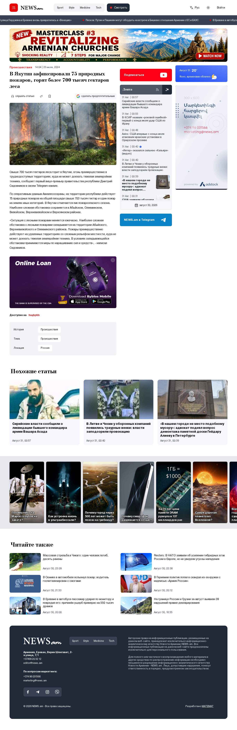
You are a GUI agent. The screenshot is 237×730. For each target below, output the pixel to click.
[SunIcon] (208, 7)
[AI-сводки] (167, 89)
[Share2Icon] (41, 96)
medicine (85, 7)
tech (98, 7)
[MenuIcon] (14, 7)
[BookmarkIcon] (49, 96)
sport (60, 7)
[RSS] (157, 89)
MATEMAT (208, 706)
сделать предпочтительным (98, 96)
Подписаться (134, 75)
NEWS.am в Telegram (139, 219)
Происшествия (21, 67)
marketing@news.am (35, 680)
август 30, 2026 (148, 205)
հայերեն (34, 315)
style (71, 7)
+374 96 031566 (32, 676)
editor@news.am (32, 663)
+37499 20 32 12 (32, 659)
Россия (45, 348)
